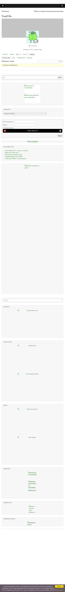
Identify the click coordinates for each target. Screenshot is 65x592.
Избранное (29, 57)
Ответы (13, 57)
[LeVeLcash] (5, 10)
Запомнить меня (8, 128)
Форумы (32, 54)
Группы (25, 54)
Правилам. (60, 590)
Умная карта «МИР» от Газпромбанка (15, 158)
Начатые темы (6, 57)
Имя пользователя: (8, 121)
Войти (60, 135)
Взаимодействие (21, 57)
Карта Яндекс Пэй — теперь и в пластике (16, 150)
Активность (5, 54)
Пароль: (5, 125)
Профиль (12, 54)
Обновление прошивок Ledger (13, 154)
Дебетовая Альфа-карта (12, 152)
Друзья (18, 54)
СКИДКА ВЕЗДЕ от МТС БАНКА (13, 156)
